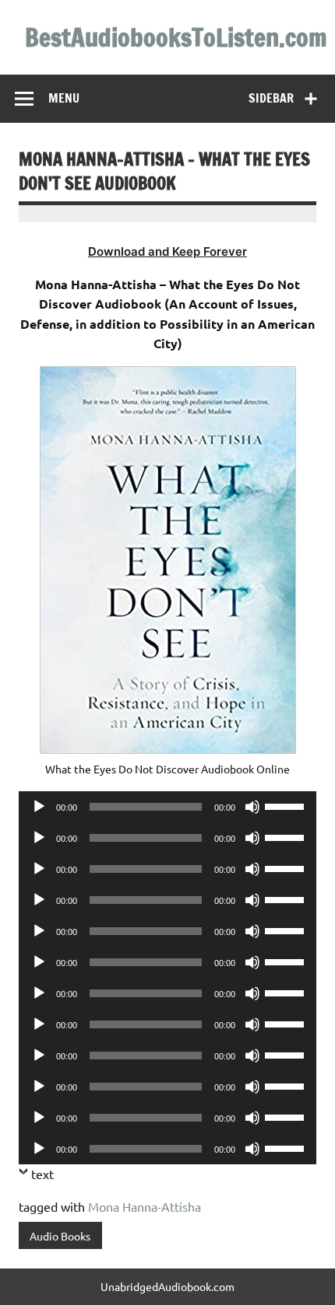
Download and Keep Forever (167, 251)
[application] (167, 806)
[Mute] (252, 807)
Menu (63, 97)
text (42, 1173)
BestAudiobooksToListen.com (176, 37)
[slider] (287, 805)
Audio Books (60, 1236)
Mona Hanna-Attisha (144, 1206)
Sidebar (271, 97)
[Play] (39, 807)
